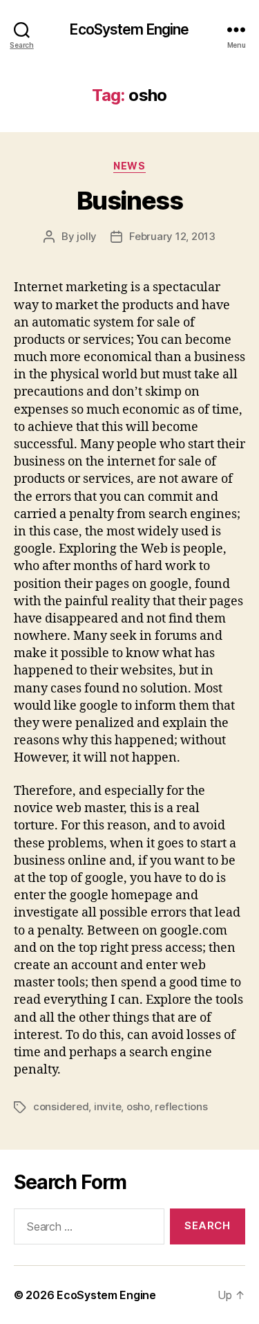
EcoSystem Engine (129, 29)
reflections (181, 1106)
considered (60, 1106)
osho (138, 1106)
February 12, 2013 (172, 236)
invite (107, 1106)
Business (129, 200)
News (129, 166)
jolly (87, 236)
